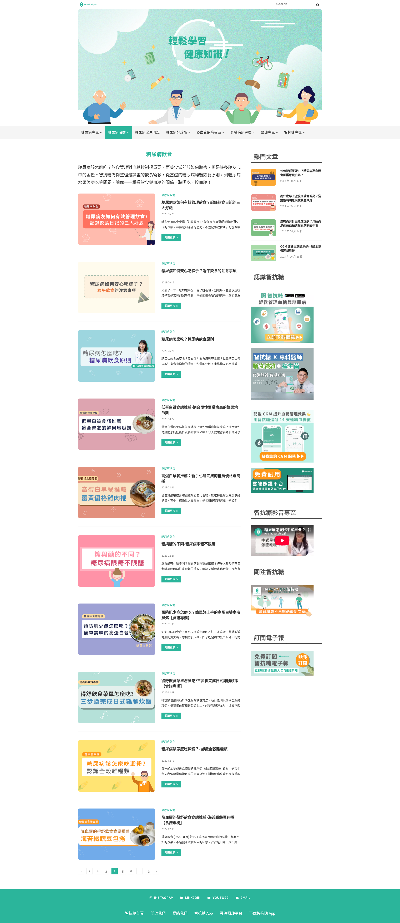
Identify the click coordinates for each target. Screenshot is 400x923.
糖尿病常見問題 (147, 132)
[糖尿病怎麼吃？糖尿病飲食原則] (116, 356)
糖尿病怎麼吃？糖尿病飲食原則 (187, 339)
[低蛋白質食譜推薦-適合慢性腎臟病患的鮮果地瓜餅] (116, 424)
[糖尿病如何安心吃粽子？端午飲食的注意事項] (116, 287)
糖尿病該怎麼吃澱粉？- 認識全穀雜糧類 (194, 749)
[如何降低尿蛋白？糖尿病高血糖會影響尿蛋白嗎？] (263, 177)
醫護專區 (268, 132)
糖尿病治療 (117, 132)
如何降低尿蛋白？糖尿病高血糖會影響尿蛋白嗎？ (300, 173)
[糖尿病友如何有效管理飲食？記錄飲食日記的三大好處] (116, 219)
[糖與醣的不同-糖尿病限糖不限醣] (116, 561)
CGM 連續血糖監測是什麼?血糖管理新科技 (300, 248)
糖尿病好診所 (176, 132)
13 (148, 871)
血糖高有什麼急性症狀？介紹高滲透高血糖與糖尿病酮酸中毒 (300, 223)
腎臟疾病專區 (241, 132)
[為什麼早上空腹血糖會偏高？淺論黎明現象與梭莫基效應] (263, 202)
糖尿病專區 (90, 132)
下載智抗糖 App (262, 913)
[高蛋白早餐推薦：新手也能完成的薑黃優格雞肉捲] (116, 492)
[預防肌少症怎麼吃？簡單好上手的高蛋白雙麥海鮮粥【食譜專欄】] (116, 629)
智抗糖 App (203, 913)
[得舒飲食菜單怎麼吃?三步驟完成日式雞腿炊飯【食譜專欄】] (116, 697)
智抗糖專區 (293, 132)
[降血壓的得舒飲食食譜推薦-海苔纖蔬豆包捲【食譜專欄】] (116, 834)
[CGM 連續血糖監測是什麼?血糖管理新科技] (263, 253)
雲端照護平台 (231, 913)
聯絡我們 (180, 913)
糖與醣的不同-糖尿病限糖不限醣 (188, 544)
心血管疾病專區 (208, 132)
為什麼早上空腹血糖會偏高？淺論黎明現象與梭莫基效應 (300, 198)
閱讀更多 (170, 237)
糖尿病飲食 (168, 195)
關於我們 (158, 913)
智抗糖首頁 (134, 913)
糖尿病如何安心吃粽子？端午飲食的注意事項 (198, 271)
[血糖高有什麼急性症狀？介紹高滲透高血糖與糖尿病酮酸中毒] (263, 227)
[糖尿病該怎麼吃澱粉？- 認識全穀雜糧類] (116, 766)
